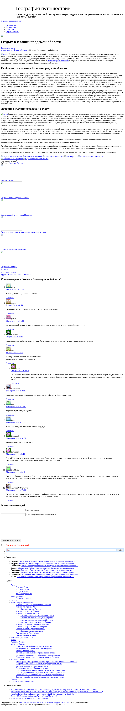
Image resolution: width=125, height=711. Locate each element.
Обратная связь (12, 32)
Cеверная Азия (22, 587)
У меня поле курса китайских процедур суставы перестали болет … (49, 566)
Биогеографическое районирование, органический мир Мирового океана (46, 662)
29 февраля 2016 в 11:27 (16, 422)
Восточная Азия (22, 589)
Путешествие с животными (32, 631)
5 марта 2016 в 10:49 (14, 337)
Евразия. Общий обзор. (25, 651)
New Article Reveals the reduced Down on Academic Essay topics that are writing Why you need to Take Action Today (57, 692)
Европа (14, 600)
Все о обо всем (17, 596)
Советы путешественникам (22, 681)
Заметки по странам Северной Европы (37, 620)
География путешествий (43, 8)
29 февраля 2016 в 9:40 (15, 454)
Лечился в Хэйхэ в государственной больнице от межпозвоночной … (47, 563)
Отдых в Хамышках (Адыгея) (13, 249)
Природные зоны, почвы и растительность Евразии (37, 657)
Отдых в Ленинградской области (15, 198)
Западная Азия (22, 591)
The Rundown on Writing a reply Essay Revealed (30, 698)
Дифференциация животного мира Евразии (34, 648)
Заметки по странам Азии (26, 607)
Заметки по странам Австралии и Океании (33, 605)
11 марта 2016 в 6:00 (14, 305)
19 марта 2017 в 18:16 (20, 371)
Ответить (10, 298)
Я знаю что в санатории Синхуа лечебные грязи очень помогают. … (45, 577)
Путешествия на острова (26, 635)
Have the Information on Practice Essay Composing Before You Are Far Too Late (42, 694)
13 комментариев (8, 48)
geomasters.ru (6, 50)
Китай (13, 640)
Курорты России (20, 50)
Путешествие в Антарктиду (27, 633)
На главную (11, 25)
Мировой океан (17, 659)
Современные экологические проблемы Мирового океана (40, 675)
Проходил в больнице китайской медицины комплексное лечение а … (50, 574)
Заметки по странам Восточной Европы (37, 616)
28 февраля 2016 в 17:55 (16, 490)
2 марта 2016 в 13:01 (14, 353)
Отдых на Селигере (9, 267)
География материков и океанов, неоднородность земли (39, 664)
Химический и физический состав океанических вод (43, 670)
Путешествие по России (31, 609)
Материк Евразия (18, 644)
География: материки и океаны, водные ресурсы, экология (44, 702)
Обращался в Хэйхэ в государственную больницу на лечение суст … (46, 568)
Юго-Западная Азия (24, 594)
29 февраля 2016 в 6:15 (15, 472)
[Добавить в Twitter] (11, 156)
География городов (23, 598)
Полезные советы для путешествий (30, 629)
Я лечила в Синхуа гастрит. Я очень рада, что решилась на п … (46, 570)
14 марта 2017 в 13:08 (15, 289)
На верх (4, 269)
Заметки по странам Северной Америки (32, 624)
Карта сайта (11, 27)
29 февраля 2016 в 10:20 (16, 438)
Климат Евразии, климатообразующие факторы (35, 653)
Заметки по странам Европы (27, 613)
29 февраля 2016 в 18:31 (16, 391)
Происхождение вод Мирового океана (32, 668)
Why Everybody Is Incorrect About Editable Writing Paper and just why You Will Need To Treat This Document (54, 689)
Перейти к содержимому (11, 21)
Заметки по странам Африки (27, 611)
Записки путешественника (22, 602)
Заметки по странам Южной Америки (31, 626)
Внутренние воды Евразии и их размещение (34, 646)
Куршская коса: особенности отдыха (17, 274)
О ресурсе (10, 29)
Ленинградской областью (58, 61)
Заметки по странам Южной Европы (36, 622)
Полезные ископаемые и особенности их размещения (38, 655)
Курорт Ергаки (7, 180)
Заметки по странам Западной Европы (37, 618)
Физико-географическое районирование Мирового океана (40, 677)
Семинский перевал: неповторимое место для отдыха (23, 232)
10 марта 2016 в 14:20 (15, 321)
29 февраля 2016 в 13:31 (16, 407)
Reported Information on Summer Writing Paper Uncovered (34, 696)
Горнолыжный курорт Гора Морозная (16, 215)
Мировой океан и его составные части (32, 666)
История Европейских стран (23, 637)
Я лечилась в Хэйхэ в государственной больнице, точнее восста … (48, 572)
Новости (14, 679)
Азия (13, 585)
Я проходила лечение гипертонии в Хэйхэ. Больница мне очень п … (48, 561)
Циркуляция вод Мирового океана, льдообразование (42, 672)
